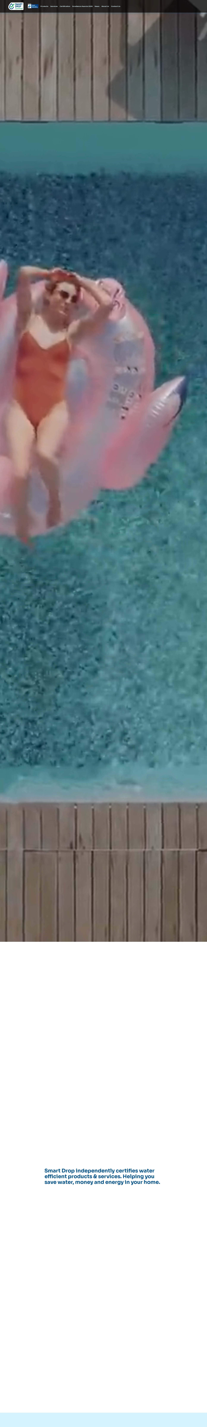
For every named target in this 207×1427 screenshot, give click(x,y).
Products (44, 6)
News (97, 6)
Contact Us (115, 6)
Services (54, 6)
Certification (65, 6)
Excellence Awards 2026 (82, 6)
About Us (105, 6)
